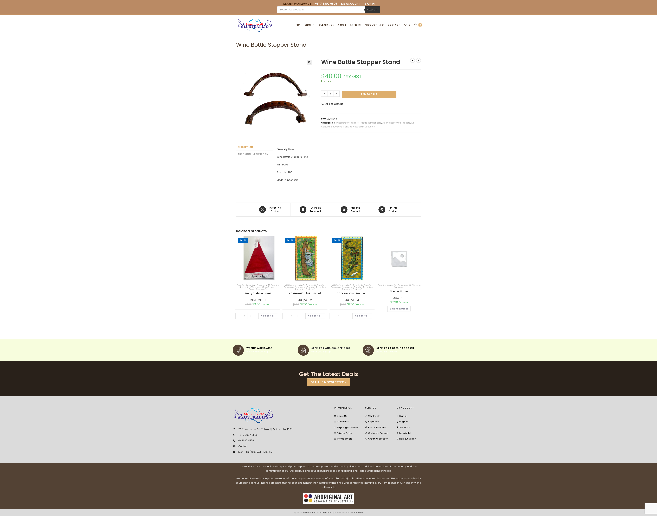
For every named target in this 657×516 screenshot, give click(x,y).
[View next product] (418, 60)
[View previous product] (412, 60)
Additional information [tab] (253, 154)
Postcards (310, 289)
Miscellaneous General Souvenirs (262, 288)
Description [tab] (245, 147)
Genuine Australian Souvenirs (359, 126)
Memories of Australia (317, 512)
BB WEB (358, 512)
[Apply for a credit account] (368, 350)
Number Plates (399, 291)
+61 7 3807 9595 (326, 4)
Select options (399, 308)
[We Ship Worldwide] (238, 350)
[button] (309, 62)
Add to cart (369, 94)
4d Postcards (305, 285)
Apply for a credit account (395, 348)
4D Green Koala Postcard (305, 293)
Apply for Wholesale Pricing (330, 348)
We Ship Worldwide (259, 348)
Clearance (255, 287)
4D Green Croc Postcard (352, 293)
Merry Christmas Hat (258, 293)
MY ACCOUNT (350, 4)
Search (372, 9)
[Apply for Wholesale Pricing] (303, 350)
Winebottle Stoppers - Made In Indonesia (358, 122)
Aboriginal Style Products (396, 122)
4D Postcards (291, 285)
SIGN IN (370, 4)
